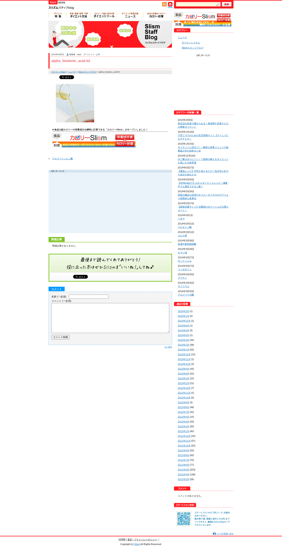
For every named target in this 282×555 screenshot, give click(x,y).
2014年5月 (183, 330)
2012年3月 (183, 421)
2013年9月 (183, 369)
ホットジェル (185, 261)
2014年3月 (183, 340)
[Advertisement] (86, 203)
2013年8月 (183, 373)
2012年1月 (183, 431)
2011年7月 (183, 460)
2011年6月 (183, 465)
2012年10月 (184, 397)
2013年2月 (183, 378)
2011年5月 (183, 469)
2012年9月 (183, 402)
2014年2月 (183, 345)
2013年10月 (184, 364)
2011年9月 (183, 450)
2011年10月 (184, 445)
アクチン (182, 278)
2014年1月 (183, 349)
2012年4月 (183, 417)
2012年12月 (184, 388)
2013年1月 (183, 383)
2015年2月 (183, 311)
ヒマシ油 (182, 252)
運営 (129, 539)
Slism (137, 544)
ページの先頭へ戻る (224, 534)
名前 (58, 296)
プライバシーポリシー (145, 539)
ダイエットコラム (191, 42)
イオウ (181, 218)
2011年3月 (183, 479)
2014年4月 (183, 335)
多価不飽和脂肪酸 (187, 244)
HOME (122, 539)
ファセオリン (185, 269)
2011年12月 (184, 436)
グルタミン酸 (185, 227)
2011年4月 (183, 474)
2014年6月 (183, 325)
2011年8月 (183, 455)
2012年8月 (183, 407)
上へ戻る (168, 347)
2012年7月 (183, 412)
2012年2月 (183, 426)
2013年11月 (184, 359)
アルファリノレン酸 (62, 158)
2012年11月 (184, 393)
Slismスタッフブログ (193, 47)
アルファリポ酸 (186, 294)
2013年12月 (184, 354)
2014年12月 (184, 321)
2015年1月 (183, 316)
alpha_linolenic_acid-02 (70, 61)
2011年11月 (184, 441)
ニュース (182, 37)
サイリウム (183, 286)
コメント (61, 300)
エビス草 (182, 235)
